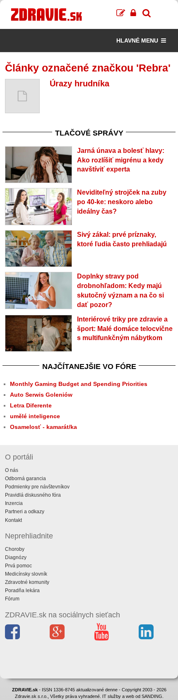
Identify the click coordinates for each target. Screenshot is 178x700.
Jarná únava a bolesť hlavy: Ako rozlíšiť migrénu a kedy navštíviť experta (120, 160)
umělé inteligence (35, 416)
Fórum (12, 599)
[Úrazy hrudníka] (22, 96)
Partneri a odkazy (24, 511)
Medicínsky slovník (26, 574)
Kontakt (13, 520)
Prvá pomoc (18, 566)
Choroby (14, 549)
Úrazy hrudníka (79, 83)
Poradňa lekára (22, 590)
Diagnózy (15, 557)
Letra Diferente (31, 405)
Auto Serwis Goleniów (41, 394)
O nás (11, 470)
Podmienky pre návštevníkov (37, 487)
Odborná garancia (25, 478)
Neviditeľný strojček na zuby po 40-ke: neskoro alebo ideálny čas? (121, 202)
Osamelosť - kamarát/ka (43, 427)
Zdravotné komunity (27, 582)
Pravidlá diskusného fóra (33, 495)
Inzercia (14, 503)
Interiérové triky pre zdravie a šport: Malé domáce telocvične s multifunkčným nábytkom (125, 329)
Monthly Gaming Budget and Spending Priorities (78, 384)
